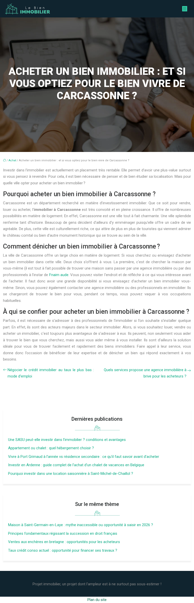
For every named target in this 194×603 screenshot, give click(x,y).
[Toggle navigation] (184, 8)
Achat (12, 160)
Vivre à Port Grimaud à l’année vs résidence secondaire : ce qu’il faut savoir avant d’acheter (83, 456)
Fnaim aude (58, 275)
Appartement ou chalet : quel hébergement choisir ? (51, 448)
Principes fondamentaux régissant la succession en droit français (62, 533)
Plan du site (97, 599)
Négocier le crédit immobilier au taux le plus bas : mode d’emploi (51, 373)
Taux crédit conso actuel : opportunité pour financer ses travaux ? (62, 550)
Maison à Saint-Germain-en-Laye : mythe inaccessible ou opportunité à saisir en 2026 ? (80, 525)
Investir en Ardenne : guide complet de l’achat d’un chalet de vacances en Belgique (76, 465)
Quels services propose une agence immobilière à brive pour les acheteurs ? (145, 373)
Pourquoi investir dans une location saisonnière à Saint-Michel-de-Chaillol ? (70, 473)
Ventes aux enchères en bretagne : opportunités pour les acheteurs (64, 542)
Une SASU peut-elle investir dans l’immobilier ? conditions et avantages (67, 439)
